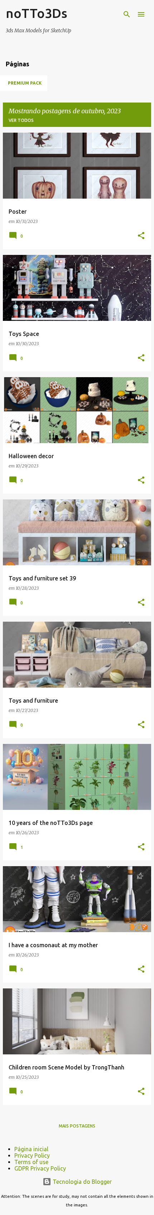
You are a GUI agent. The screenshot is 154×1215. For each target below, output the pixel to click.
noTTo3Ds (36, 13)
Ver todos (21, 120)
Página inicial (31, 1149)
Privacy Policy (32, 1155)
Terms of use (31, 1162)
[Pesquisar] (126, 14)
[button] (141, 236)
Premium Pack (25, 83)
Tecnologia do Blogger (81, 1181)
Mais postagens (77, 1126)
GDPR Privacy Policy (40, 1168)
